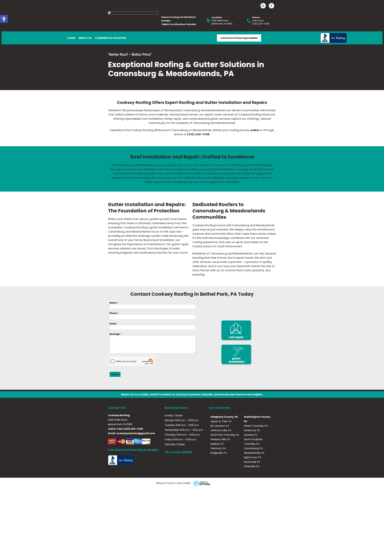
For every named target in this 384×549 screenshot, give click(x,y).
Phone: (114, 313)
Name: (114, 303)
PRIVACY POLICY (165, 483)
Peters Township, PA (256, 426)
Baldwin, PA (217, 444)
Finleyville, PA (251, 466)
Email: (114, 324)
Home (71, 38)
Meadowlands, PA (254, 453)
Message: (116, 334)
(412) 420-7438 (260, 23)
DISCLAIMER (183, 483)
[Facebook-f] (271, 5)
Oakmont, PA (218, 448)
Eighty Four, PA (252, 457)
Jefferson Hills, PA (220, 430)
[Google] (263, 5)
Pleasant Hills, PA (220, 439)
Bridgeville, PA (218, 453)
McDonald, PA (252, 462)
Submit (115, 374)
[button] (4, 19)
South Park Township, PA (224, 435)
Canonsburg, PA (253, 448)
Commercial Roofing (110, 38)
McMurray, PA (252, 430)
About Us (85, 38)
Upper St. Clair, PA (221, 421)
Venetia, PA (250, 435)
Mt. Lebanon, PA (219, 426)
